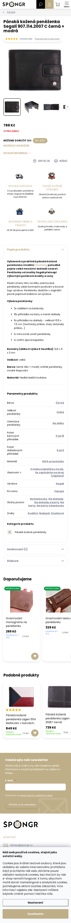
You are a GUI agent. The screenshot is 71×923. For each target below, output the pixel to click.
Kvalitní (33, 513)
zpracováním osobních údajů (36, 795)
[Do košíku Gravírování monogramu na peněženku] (35, 656)
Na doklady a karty (46, 502)
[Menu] (66, 4)
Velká (60, 412)
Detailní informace (15, 153)
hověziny (41, 265)
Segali (60, 483)
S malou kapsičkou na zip (46, 469)
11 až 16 (60, 436)
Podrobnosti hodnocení (47, 38)
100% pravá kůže (53, 461)
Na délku (58, 423)
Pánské (59, 491)
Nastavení (35, 903)
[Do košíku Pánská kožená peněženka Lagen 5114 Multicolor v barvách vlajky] (35, 732)
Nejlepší (44, 513)
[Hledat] (40, 4)
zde (30, 890)
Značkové (57, 513)
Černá (60, 403)
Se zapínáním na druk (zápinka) (49, 474)
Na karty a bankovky (50, 505)
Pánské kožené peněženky (30, 532)
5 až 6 (60, 450)
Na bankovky (38, 499)
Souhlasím (35, 914)
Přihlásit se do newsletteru (22, 804)
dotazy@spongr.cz (21, 845)
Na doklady (55, 499)
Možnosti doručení (16, 145)
